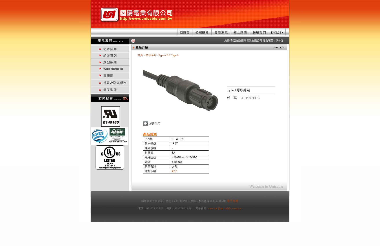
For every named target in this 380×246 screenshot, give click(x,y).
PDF (174, 171)
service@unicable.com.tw (225, 208)
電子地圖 (233, 200)
